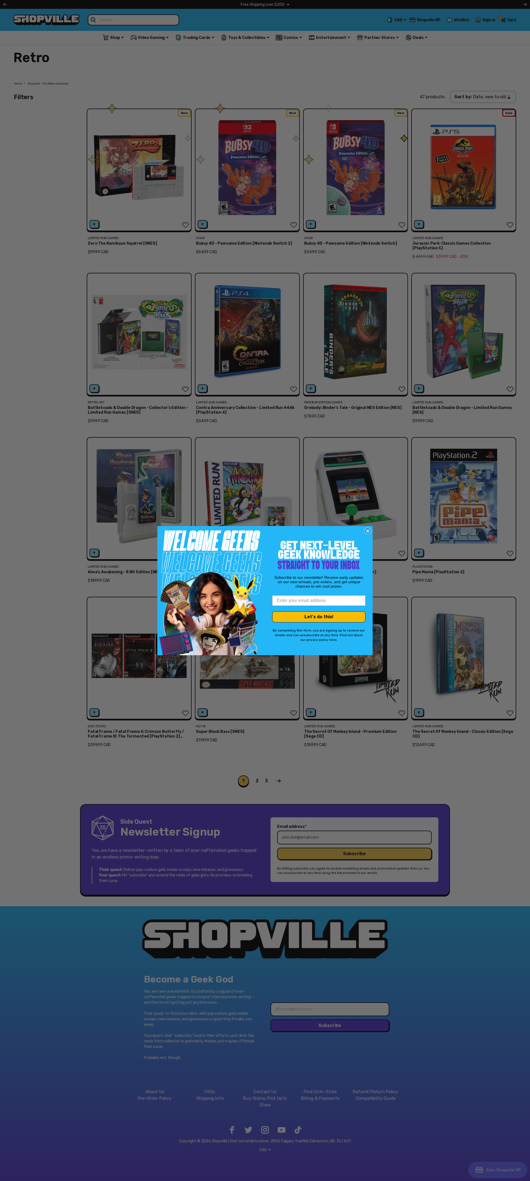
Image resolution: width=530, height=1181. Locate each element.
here (332, 640)
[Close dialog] (367, 531)
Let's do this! (318, 616)
